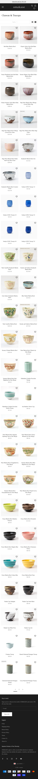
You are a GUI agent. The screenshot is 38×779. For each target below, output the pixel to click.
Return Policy (5, 729)
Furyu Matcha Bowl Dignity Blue (9, 547)
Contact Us (4, 738)
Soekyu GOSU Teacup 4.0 (9, 241)
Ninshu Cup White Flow (10, 628)
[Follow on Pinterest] (16, 759)
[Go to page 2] (23, 689)
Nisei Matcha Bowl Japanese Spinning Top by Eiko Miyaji (9, 435)
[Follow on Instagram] (12, 759)
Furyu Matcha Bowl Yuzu (28, 575)
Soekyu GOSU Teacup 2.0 (9, 215)
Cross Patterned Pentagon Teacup (28, 680)
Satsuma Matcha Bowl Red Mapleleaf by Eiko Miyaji (9, 379)
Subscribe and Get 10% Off (19, 1)
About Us (4, 741)
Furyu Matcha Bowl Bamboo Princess (9, 519)
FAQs (3, 723)
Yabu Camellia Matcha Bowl (10, 324)
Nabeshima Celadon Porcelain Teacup (28, 379)
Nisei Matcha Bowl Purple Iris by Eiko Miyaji (28, 491)
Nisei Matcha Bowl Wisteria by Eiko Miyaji (28, 351)
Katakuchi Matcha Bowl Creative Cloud (10, 187)
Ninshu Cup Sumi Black (28, 601)
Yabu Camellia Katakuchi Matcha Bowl (9, 268)
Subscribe (7, 714)
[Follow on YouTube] (21, 759)
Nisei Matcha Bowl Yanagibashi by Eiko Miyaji (9, 463)
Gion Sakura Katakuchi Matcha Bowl (10, 296)
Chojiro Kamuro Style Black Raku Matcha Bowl (9, 103)
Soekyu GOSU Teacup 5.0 (28, 241)
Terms (3, 735)
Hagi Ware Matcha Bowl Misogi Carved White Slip (28, 103)
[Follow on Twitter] (7, 759)
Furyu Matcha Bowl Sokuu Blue (10, 575)
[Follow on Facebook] (3, 759)
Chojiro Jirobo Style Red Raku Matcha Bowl (28, 47)
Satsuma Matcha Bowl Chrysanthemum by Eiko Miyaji (10, 491)
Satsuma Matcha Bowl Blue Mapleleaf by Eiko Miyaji (28, 463)
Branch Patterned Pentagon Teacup (28, 654)
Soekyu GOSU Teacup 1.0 (28, 187)
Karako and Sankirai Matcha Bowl (28, 324)
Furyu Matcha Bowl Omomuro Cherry (28, 547)
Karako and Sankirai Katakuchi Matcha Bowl (28, 268)
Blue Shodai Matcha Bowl (28, 296)
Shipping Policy (6, 726)
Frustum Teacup (10, 654)
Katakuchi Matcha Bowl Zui (28, 158)
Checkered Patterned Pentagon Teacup (9, 681)
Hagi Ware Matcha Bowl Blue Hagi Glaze (28, 131)
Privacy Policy (5, 732)
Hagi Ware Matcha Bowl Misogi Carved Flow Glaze (10, 131)
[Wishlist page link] (34, 8)
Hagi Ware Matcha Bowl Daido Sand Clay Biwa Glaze (10, 159)
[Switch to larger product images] (32, 22)
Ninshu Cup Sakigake (9, 601)
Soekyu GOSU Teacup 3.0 (28, 215)
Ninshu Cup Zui (28, 628)
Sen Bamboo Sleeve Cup (28, 406)
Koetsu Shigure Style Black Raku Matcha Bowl (28, 75)
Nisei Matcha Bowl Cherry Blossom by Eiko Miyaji (28, 435)
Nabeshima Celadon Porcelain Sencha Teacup (9, 407)
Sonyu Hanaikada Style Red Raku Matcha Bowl (9, 75)
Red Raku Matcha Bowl (10, 46)
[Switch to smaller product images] (35, 22)
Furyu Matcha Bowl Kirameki (28, 519)
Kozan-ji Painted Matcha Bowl (9, 350)
